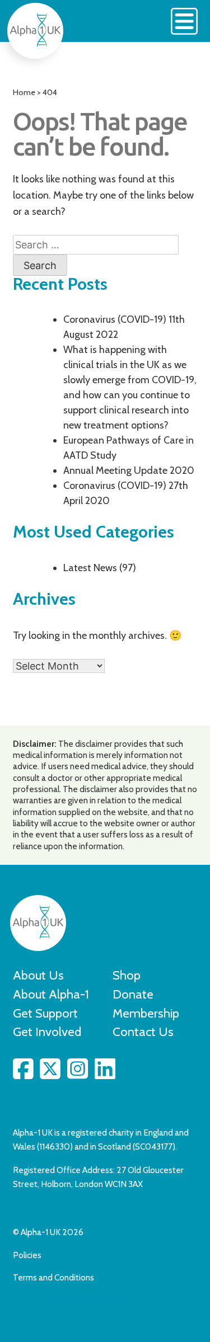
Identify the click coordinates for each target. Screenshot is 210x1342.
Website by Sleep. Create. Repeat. (77, 1300)
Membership (146, 1013)
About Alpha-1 (51, 994)
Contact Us (143, 1031)
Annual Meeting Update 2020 (128, 470)
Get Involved (47, 1031)
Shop (127, 975)
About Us (38, 975)
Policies (27, 1255)
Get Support (45, 1013)
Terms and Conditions (53, 1277)
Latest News (90, 568)
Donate (133, 994)
